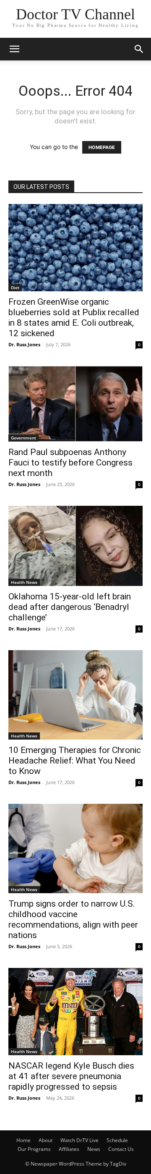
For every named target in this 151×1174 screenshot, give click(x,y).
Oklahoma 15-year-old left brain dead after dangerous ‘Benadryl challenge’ (69, 606)
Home (23, 1140)
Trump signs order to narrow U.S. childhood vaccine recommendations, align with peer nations (73, 919)
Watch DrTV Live (79, 1140)
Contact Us (121, 1149)
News (93, 1149)
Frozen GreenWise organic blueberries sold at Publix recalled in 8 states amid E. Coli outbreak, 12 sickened (73, 317)
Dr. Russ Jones (24, 344)
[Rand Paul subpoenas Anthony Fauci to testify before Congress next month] (75, 404)
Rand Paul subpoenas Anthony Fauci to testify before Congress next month (70, 462)
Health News (24, 582)
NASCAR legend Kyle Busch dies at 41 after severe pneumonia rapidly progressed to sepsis (71, 1076)
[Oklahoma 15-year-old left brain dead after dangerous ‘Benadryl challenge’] (75, 546)
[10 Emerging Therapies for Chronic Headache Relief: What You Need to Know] (75, 695)
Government (23, 438)
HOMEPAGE (102, 147)
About (45, 1140)
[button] (14, 49)
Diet (15, 287)
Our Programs (34, 1149)
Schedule (117, 1140)
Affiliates (69, 1149)
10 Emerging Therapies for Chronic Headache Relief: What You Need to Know (74, 760)
